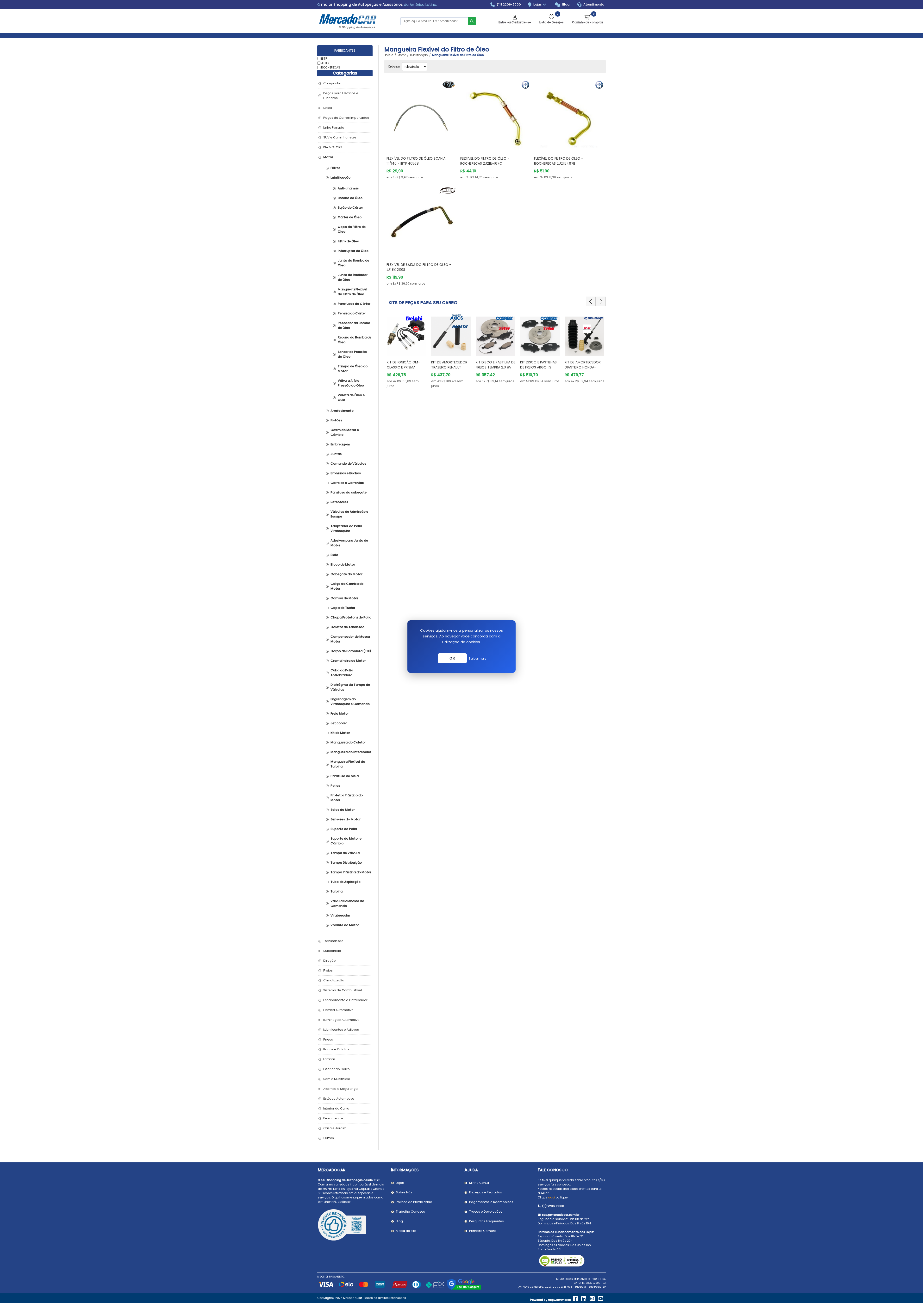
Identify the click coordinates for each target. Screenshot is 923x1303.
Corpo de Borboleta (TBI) (351, 651)
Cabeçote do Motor (346, 574)
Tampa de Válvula (345, 853)
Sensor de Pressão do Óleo (352, 354)
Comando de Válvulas (348, 463)
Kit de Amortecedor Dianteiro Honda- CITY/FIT (538, 367)
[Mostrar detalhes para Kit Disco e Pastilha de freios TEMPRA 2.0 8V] (451, 334)
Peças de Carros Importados (346, 117)
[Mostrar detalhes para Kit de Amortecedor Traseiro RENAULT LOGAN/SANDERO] (406, 334)
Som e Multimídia (336, 1079)
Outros (328, 1138)
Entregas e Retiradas (485, 1192)
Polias (335, 785)
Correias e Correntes (347, 482)
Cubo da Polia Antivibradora (342, 672)
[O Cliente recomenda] (351, 1225)
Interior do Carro (336, 1108)
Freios (328, 970)
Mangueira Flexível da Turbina (348, 764)
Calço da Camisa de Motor (347, 586)
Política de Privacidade (414, 1202)
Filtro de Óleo (348, 241)
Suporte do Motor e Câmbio (346, 841)
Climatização (333, 980)
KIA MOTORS (332, 147)
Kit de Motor (340, 732)
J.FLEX (325, 63)
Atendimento (593, 4)
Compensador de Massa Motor (350, 639)
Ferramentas (333, 1118)
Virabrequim (340, 915)
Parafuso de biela (345, 776)
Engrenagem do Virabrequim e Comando (350, 701)
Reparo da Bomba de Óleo (354, 339)
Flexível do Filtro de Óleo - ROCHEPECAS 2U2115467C (484, 161)
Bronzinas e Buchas (346, 473)
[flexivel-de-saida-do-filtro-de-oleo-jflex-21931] (421, 221)
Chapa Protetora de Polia (351, 617)
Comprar (427, 143)
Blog (565, 4)
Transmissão (333, 941)
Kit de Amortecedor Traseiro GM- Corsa (583, 365)
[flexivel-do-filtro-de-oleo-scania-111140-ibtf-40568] (421, 115)
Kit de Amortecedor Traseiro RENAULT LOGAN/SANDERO (405, 367)
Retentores (339, 502)
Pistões (336, 420)
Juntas (336, 454)
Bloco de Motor (343, 564)
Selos (327, 108)
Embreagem (340, 444)
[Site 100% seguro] (464, 1289)
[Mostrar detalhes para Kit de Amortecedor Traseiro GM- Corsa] (584, 334)
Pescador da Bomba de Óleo (354, 325)
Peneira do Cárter (352, 313)
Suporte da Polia (344, 829)
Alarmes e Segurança (340, 1088)
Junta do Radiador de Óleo (353, 277)
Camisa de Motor (344, 598)
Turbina (337, 891)
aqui (551, 1197)
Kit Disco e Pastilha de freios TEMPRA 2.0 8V (451, 365)
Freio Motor (340, 713)
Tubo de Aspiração (346, 881)
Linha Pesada (333, 127)
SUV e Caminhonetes (339, 137)
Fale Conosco (553, 1170)
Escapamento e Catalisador (345, 1000)
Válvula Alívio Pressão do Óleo (351, 383)
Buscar (472, 21)
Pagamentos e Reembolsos (491, 1202)
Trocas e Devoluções (485, 1211)
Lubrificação (340, 177)
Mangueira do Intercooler (351, 752)
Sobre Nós (404, 1192)
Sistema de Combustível (342, 990)
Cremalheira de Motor (348, 660)
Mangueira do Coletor (348, 742)
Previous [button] (591, 301)
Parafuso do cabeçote (349, 492)
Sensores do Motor (346, 819)
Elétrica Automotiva (338, 1010)
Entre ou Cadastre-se (515, 22)
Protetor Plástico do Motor (347, 797)
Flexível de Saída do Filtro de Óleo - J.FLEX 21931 (419, 267)
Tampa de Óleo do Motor (353, 368)
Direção (329, 960)
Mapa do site (406, 1230)
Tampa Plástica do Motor (351, 872)
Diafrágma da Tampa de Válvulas (350, 687)
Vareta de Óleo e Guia (351, 397)
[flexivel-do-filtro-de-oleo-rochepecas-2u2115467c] (495, 115)
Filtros (335, 168)
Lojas (538, 4)
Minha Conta (479, 1182)
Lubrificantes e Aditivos (341, 1029)
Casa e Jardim (334, 1128)
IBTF (324, 58)
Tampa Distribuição (346, 862)
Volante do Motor (345, 925)
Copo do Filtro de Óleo (352, 229)
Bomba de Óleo (350, 198)
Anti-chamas (348, 188)
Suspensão (332, 950)
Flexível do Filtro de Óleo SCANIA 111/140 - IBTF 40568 (416, 161)
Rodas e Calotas (336, 1049)
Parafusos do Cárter (354, 303)
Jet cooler (339, 723)
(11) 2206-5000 (508, 4)
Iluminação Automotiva (341, 1019)
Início (389, 55)
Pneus (328, 1039)
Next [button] (601, 301)
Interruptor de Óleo (353, 251)
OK (452, 658)
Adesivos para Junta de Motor (349, 543)
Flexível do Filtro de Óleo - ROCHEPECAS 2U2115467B (558, 161)
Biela (334, 555)
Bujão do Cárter (350, 207)
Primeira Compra (482, 1230)
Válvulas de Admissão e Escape (349, 514)
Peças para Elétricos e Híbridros (340, 95)
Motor (328, 157)
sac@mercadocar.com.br (560, 1215)
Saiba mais (477, 658)
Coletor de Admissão (347, 627)
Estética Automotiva (338, 1098)
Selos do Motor (343, 809)
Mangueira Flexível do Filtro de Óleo (352, 291)
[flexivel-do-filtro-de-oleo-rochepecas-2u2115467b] (568, 115)
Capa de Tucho (343, 607)
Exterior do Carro (336, 1069)
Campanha (332, 83)
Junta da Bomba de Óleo (353, 263)
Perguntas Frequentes (486, 1221)
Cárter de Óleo (350, 217)
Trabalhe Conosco (410, 1211)
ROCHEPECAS (330, 67)
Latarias (329, 1059)
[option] (406, 351)
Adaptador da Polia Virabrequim (346, 528)
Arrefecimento (342, 410)
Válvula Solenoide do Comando (347, 903)
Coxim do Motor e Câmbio (345, 432)
